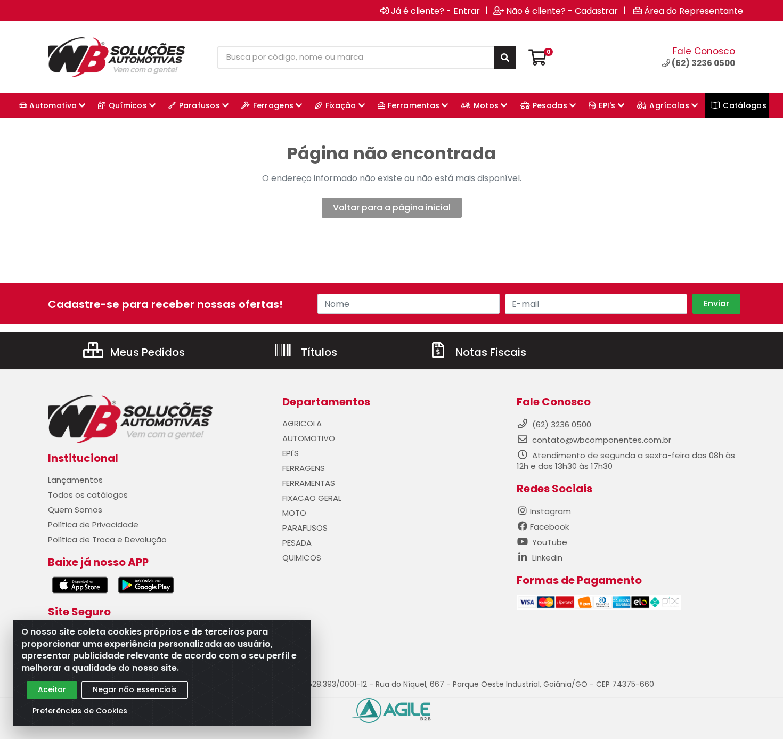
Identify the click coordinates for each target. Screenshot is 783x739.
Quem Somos (75, 509)
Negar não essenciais (135, 689)
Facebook (549, 526)
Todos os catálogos (88, 494)
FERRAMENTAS (308, 483)
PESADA (297, 542)
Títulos (317, 352)
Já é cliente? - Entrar (435, 10)
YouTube (548, 542)
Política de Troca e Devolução (107, 539)
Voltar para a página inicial (392, 207)
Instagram (550, 511)
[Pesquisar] (505, 57)
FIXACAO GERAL (311, 498)
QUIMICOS (301, 557)
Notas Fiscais (489, 352)
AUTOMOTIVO (308, 438)
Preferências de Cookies (79, 710)
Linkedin (546, 557)
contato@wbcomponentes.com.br (601, 439)
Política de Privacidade (93, 524)
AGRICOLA (302, 423)
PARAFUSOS (305, 527)
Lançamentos (75, 479)
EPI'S (290, 453)
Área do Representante (693, 10)
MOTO (294, 512)
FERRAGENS (303, 468)
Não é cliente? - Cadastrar (562, 10)
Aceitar (52, 689)
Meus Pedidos (146, 352)
